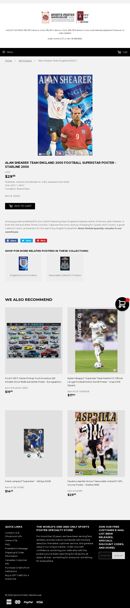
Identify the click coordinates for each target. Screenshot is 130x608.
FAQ (7, 544)
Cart (124, 52)
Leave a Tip (11, 540)
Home (8, 60)
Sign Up (118, 555)
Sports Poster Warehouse (27, 595)
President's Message (16, 548)
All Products (25, 60)
